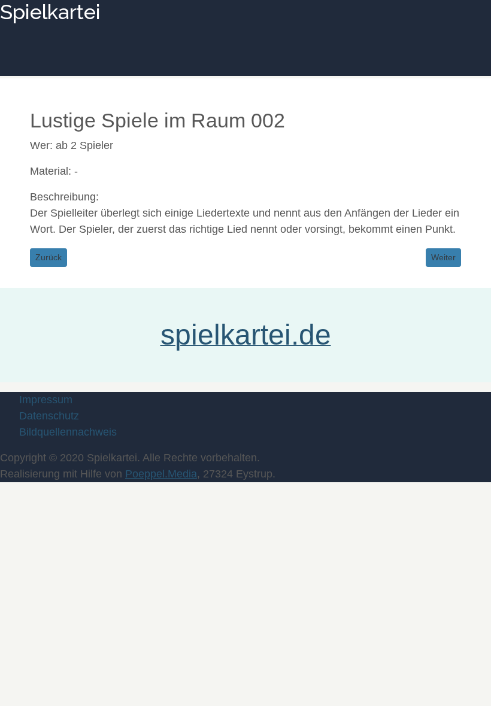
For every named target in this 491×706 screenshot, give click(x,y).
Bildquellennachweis (68, 432)
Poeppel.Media (161, 474)
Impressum (45, 400)
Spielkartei (50, 12)
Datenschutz (49, 416)
